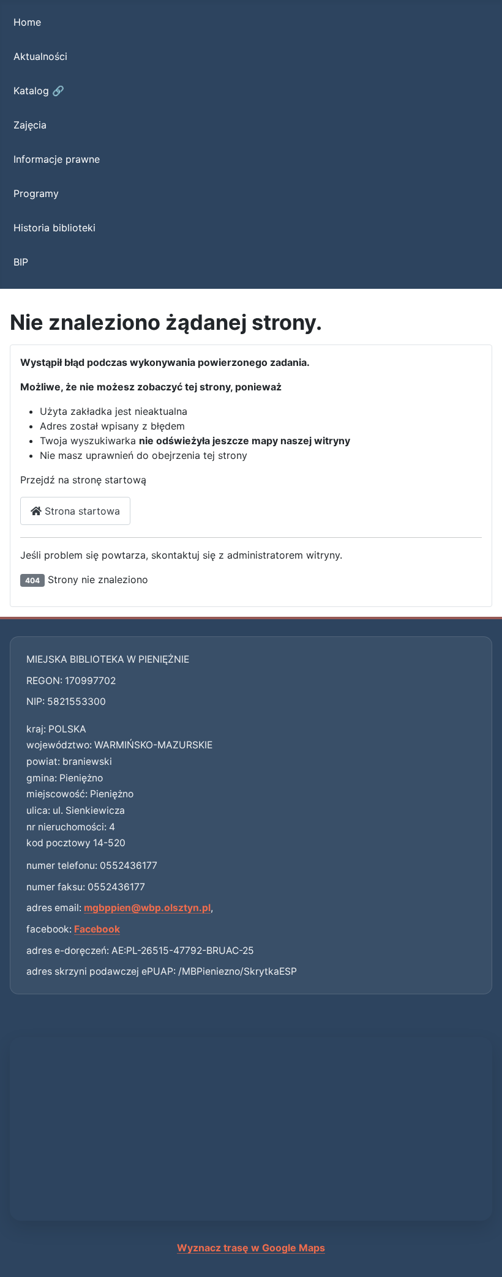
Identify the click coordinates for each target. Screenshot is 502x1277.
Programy (36, 193)
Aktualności (40, 56)
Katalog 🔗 (38, 90)
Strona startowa (81, 511)
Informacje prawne (56, 159)
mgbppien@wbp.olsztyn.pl (147, 908)
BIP (20, 262)
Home (27, 22)
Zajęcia (30, 125)
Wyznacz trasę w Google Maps (251, 1248)
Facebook (97, 929)
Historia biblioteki (54, 228)
